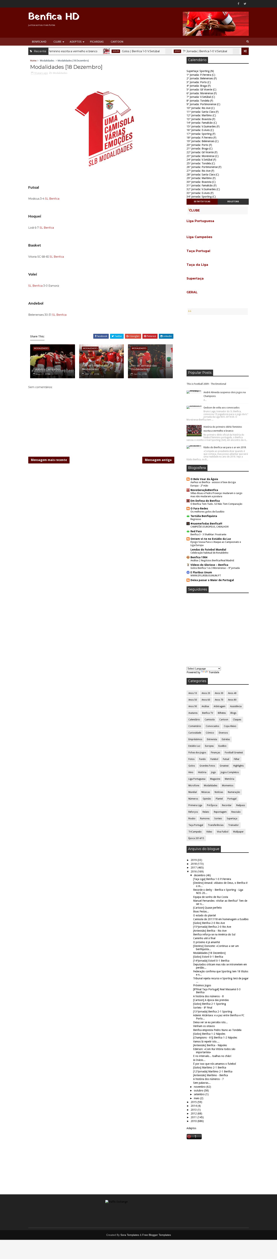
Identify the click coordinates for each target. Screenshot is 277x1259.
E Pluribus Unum (201, 572)
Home (33, 60)
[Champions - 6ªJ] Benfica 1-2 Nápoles (215, 1037)
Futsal (226, 759)
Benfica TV (207, 713)
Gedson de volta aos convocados (222, 407)
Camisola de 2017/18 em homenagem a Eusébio (221, 919)
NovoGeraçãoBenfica (204, 490)
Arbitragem (219, 706)
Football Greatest (234, 752)
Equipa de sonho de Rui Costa (210, 896)
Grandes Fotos (207, 765)
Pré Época (212, 805)
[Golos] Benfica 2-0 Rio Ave (209, 922)
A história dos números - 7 (208, 1079)
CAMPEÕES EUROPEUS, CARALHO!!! (210, 526)
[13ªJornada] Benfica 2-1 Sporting (212, 1011)
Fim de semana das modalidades (144, 367)
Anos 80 (232, 699)
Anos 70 (219, 699)
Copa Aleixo (230, 726)
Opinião (207, 798)
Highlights (238, 765)
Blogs (233, 713)
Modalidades (47, 60)
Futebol (214, 759)
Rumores (205, 818)
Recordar (227, 805)
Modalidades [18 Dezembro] (209, 952)
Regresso (196, 519)
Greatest (224, 765)
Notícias (219, 792)
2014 (194, 1105)
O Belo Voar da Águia (204, 479)
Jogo (157, 51)
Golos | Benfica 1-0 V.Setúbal (121, 51)
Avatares (192, 713)
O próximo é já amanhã (206, 942)
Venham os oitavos (204, 1026)
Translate (214, 672)
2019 (194, 860)
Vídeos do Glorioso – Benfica (209, 564)
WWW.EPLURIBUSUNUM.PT (206, 575)
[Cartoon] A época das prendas (211, 1000)
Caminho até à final (204, 938)
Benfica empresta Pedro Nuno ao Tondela (217, 1030)
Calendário (228, 51)
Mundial (192, 792)
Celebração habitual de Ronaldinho (209, 552)
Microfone (193, 785)
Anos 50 (192, 699)
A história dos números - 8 (208, 996)
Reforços (193, 812)
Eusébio (222, 746)
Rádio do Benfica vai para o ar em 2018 (225, 447)
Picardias (97, 41)
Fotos (191, 759)
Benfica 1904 (199, 557)
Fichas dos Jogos (197, 752)
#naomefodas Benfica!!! (206, 523)
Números (193, 798)
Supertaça (232, 818)
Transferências (215, 825)
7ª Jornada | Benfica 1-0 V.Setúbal (185, 51)
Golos (96, 51)
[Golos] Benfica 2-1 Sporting (209, 1003)
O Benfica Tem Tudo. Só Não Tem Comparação (216, 503)
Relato (206, 812)
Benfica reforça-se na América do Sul (214, 934)
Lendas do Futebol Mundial (208, 549)
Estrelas (226, 739)
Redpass (240, 805)
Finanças (215, 752)
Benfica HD (54, 17)
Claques (237, 719)
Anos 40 (232, 693)
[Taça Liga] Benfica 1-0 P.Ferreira (212, 879)
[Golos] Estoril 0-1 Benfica (208, 956)
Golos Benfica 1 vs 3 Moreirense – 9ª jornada (215, 568)
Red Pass (196, 531)
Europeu (209, 746)
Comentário (194, 726)
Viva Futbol (222, 831)
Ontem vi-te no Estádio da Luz (211, 538)
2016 (194, 871)
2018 (194, 863)
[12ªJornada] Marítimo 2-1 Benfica (212, 1071)
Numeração (234, 792)
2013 (194, 1109)
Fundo (202, 759)
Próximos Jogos (202, 985)
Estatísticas (202, 201)
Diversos (223, 732)
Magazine (215, 779)
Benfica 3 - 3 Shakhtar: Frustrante (208, 534)
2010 (194, 1121)
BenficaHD (39, 41)
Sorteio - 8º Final (202, 1007)
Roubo (191, 818)
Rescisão (236, 812)
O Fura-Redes (199, 508)
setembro (199, 1094)
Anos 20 (206, 693)
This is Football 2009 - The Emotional (206, 383)
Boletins (233, 201)
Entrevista (212, 739)
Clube (57, 41)
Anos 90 (192, 706)
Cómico (210, 732)
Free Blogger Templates (156, 1234)
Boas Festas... (201, 911)
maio (197, 1098)
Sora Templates (129, 1234)
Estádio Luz (194, 746)
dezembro (200, 875)
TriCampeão (195, 831)
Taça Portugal (195, 825)
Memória (229, 779)
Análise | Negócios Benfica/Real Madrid (212, 560)
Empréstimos (195, 739)
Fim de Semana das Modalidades (95, 367)
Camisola (210, 719)
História (202, 772)
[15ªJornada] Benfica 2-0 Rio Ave (212, 926)
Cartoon (117, 41)
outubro (199, 1090)
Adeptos (76, 41)
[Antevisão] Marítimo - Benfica (210, 1075)
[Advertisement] (218, 342)
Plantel (219, 798)
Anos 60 (206, 699)
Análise (205, 706)
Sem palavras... (201, 1082)
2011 (194, 1117)
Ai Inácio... (199, 1059)
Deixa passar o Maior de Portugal (212, 580)
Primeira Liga (195, 805)
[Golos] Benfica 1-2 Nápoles (209, 1033)
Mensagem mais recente (49, 460)
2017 (194, 867)
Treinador (233, 825)
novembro (200, 1086)
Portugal (231, 798)
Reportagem (220, 812)
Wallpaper (238, 831)
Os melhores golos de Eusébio (207, 511)
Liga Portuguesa (196, 779)
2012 (194, 1113)
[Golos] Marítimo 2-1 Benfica (209, 1067)
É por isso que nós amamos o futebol (214, 1063)
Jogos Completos (230, 772)
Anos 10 (192, 693)
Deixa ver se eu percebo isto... (210, 1022)
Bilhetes (222, 713)
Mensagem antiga (158, 460)
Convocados (212, 726)
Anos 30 (219, 693)
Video (209, 831)
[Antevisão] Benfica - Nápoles (210, 1045)
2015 (194, 1102)
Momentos (227, 785)
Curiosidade (194, 732)
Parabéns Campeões (46, 369)
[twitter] (245, 4)
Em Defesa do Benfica (205, 500)
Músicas (205, 792)
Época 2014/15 (196, 838)
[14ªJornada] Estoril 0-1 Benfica (211, 960)
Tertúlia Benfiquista (204, 516)
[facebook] (238, 4)
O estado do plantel (204, 915)
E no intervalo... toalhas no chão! (212, 1056)
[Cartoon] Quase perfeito (207, 907)
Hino (190, 772)
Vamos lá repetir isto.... (206, 1041)
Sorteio (218, 818)
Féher (237, 759)
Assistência (236, 706)
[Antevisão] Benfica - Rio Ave (209, 930)
